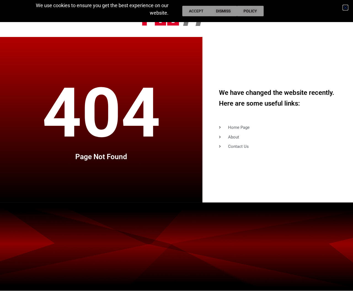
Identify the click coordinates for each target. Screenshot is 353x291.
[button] (345, 8)
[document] (176, 145)
